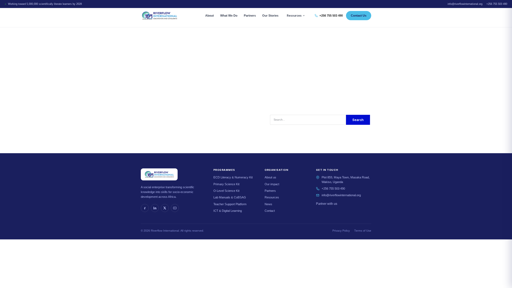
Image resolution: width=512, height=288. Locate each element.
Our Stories (270, 15)
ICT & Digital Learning (227, 210)
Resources (294, 15)
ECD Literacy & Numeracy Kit (233, 177)
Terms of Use (362, 230)
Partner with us (326, 203)
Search (358, 120)
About (209, 15)
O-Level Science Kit (226, 190)
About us (270, 177)
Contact (270, 210)
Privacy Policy (341, 230)
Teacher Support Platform (230, 204)
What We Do (228, 15)
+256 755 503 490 (496, 3)
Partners (250, 15)
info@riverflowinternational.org (465, 3)
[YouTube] (175, 208)
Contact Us (358, 15)
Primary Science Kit (226, 184)
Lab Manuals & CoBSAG (229, 197)
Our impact (272, 184)
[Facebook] (145, 208)
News (268, 204)
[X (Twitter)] (165, 208)
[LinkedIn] (155, 208)
